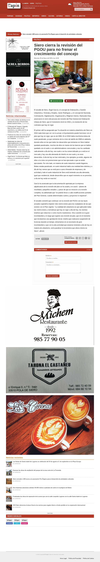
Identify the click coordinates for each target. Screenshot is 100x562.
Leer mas (18, 164)
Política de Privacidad (75, 558)
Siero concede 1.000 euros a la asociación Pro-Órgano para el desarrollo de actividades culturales (43, 479)
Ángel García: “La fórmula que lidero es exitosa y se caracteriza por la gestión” (19, 158)
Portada (10, 16)
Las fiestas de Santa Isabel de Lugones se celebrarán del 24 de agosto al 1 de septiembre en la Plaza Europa (47, 461)
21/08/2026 (17, 498)
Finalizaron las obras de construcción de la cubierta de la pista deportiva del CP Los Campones (19, 136)
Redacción (45, 239)
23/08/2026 (17, 481)
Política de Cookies (88, 558)
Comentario (49, 262)
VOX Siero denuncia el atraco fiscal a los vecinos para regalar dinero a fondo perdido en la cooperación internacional (49, 505)
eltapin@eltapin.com (29, 8)
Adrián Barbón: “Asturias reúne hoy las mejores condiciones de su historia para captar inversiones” (19, 151)
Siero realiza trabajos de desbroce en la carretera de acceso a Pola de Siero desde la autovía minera (19, 121)
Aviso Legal (63, 558)
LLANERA (25, 3)
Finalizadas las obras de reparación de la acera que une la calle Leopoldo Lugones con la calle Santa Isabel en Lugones (50, 496)
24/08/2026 (17, 463)
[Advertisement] (50, 25)
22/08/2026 (17, 490)
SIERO (32, 3)
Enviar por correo (71, 242)
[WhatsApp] (77, 238)
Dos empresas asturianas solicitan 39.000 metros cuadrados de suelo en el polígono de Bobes (51, 34)
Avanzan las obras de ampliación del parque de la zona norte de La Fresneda (37, 470)
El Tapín (89, 249)
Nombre (48, 256)
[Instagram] (86, 238)
